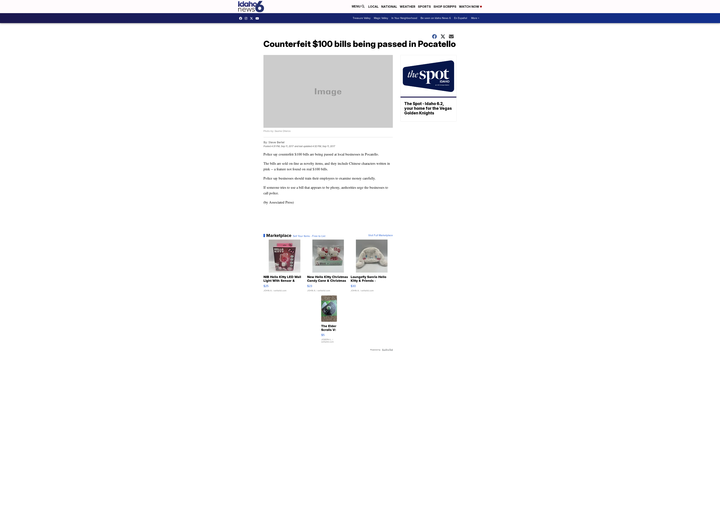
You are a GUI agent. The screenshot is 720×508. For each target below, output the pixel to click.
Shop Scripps (445, 6)
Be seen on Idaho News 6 (436, 18)
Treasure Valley (361, 18)
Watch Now (469, 6)
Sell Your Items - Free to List (309, 236)
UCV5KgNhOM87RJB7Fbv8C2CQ (258, 18)
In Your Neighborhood (404, 18)
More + (475, 18)
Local (373, 6)
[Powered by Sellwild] (387, 350)
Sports (424, 6)
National (389, 6)
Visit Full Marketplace (380, 235)
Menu (357, 6)
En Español (460, 18)
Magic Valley (381, 18)
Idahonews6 (241, 18)
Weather (407, 6)
